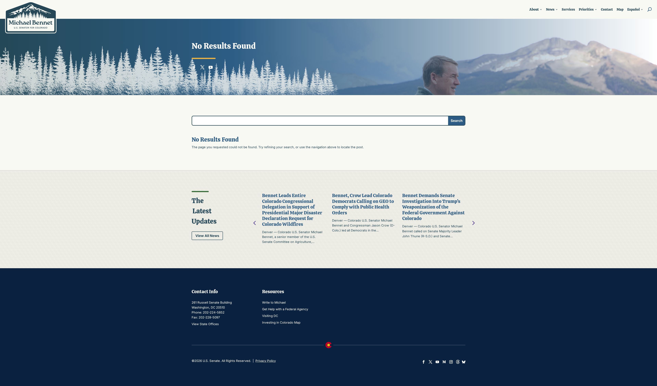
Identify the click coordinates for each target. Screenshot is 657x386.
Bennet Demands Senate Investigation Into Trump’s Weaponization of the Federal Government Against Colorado (433, 206)
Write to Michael (274, 302)
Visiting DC (270, 316)
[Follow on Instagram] (451, 361)
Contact (607, 9)
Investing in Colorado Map (281, 322)
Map (620, 9)
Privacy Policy (265, 361)
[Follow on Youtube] (211, 66)
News (550, 9)
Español (633, 9)
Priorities (586, 9)
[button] (473, 223)
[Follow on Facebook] (194, 66)
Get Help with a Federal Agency (285, 309)
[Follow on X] (202, 66)
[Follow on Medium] (444, 361)
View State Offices (205, 324)
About (534, 9)
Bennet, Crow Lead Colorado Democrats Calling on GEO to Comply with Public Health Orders (363, 204)
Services (568, 9)
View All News (207, 236)
